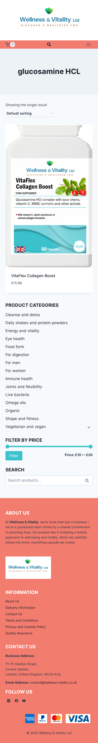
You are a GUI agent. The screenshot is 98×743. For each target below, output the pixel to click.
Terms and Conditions (21, 620)
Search (88, 480)
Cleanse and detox (22, 314)
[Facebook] (16, 701)
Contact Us (13, 614)
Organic (12, 410)
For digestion (17, 354)
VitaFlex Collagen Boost (33, 275)
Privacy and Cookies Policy (25, 627)
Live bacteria (17, 394)
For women (15, 370)
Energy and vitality (22, 330)
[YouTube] (24, 701)
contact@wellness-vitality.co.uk (53, 682)
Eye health (15, 338)
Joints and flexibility (23, 386)
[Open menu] (88, 44)
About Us (12, 601)
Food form (14, 346)
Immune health (19, 378)
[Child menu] (88, 427)
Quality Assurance (18, 633)
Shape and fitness (22, 418)
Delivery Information (20, 607)
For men (12, 362)
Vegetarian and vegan (25, 426)
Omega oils (15, 402)
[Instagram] (8, 701)
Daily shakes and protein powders (36, 322)
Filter (13, 455)
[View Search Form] (49, 44)
